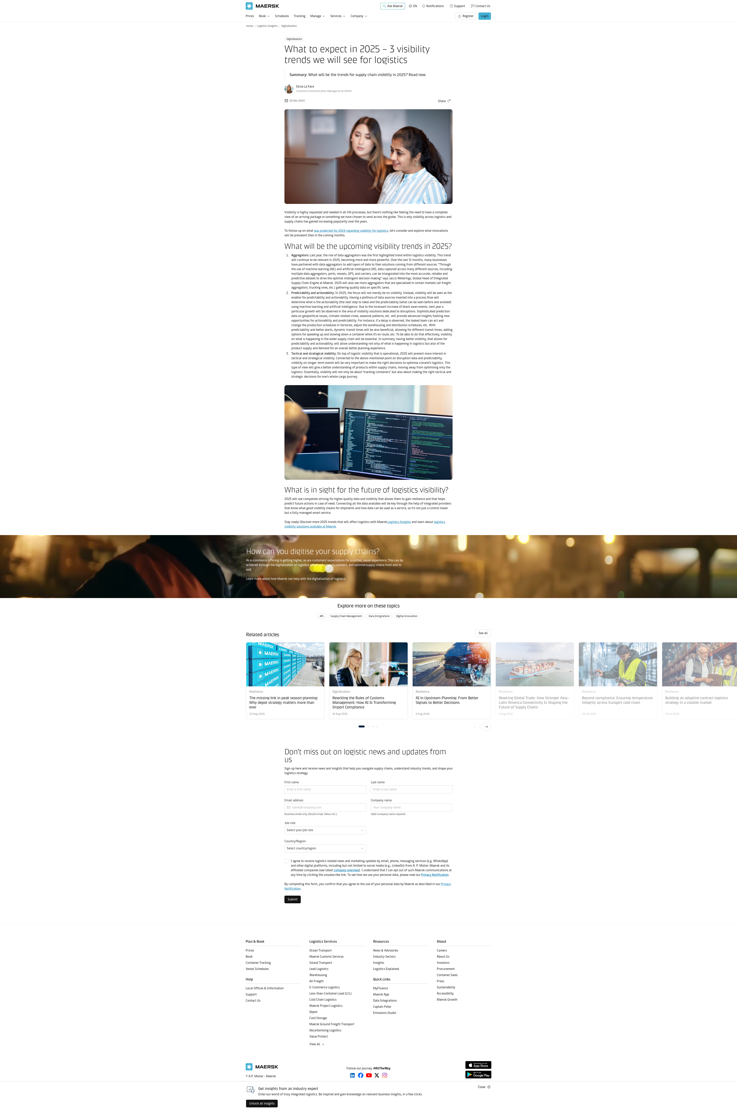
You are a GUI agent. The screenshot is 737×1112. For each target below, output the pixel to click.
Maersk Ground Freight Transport (331, 1024)
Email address (293, 800)
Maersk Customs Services (326, 956)
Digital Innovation (406, 616)
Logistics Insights (267, 26)
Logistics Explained (386, 969)
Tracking (299, 16)
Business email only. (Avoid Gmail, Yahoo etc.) (310, 814)
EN (415, 6)
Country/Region (295, 841)
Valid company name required (388, 814)
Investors (443, 963)
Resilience (256, 691)
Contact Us (482, 6)
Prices (250, 16)
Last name (378, 782)
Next (486, 726)
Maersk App (381, 994)
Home (249, 26)
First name (291, 782)
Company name (381, 800)
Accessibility (445, 993)
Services (335, 16)
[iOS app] (478, 1065)
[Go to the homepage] (262, 1069)
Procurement (446, 969)
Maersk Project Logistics (325, 1006)
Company (357, 16)
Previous (474, 726)
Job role (289, 823)
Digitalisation (289, 26)
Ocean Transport (320, 950)
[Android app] (478, 1074)
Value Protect (318, 1036)
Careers (442, 950)
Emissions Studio (384, 1013)
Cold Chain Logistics (322, 999)
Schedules (282, 16)
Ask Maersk (395, 6)
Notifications (433, 5)
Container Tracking (258, 963)
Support (459, 6)
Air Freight (316, 981)
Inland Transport (320, 963)
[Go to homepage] (262, 6)
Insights (378, 963)
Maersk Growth (447, 999)
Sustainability (446, 987)
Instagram (385, 1075)
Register (468, 16)
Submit (292, 899)
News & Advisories (385, 950)
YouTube (369, 1075)
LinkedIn (352, 1075)
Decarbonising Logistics (325, 1030)
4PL (322, 616)
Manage (315, 16)
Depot (313, 1012)
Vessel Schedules (257, 969)
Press (440, 981)
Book (262, 16)
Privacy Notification (435, 875)
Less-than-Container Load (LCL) (330, 993)
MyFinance (380, 988)
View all (314, 1044)
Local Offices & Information (265, 988)
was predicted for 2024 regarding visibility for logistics (351, 230)
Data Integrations (379, 616)
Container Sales (447, 975)
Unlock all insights (261, 1103)
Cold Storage (318, 1018)
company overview (346, 870)
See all (483, 633)
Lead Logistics (318, 969)
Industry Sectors (384, 956)
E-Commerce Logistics (324, 987)
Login (484, 16)
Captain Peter (382, 1007)
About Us (443, 956)
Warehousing (318, 975)
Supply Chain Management (346, 616)
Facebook (361, 1075)
